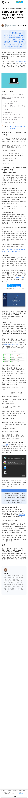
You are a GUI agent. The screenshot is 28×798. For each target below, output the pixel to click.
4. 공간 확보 (6, 109)
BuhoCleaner (19, 277)
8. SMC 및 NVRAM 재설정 (10, 119)
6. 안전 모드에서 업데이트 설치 (11, 114)
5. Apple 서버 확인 (8, 112)
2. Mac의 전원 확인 (8, 103)
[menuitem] (18, 25)
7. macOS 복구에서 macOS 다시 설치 (13, 117)
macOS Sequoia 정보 (14, 8)
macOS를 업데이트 (21, 61)
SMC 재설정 (22, 514)
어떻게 (6, 8)
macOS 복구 (4, 445)
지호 (6, 24)
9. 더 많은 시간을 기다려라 (10, 122)
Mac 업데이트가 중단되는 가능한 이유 (12, 94)
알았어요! (14, 796)
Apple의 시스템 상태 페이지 (11, 344)
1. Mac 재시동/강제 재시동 (10, 101)
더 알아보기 (21, 793)
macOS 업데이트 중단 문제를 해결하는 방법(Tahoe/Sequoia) (14, 97)
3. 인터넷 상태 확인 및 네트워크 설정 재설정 (14, 106)
